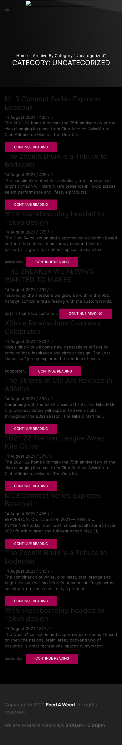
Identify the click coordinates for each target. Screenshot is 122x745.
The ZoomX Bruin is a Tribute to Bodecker (56, 160)
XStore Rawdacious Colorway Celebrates (53, 327)
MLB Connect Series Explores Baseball (53, 102)
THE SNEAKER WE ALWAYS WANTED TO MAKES (49, 275)
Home (22, 55)
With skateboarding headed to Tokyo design (54, 217)
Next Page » (22, 668)
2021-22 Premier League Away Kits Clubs (54, 442)
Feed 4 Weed (60, 705)
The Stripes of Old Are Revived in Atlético (58, 384)
